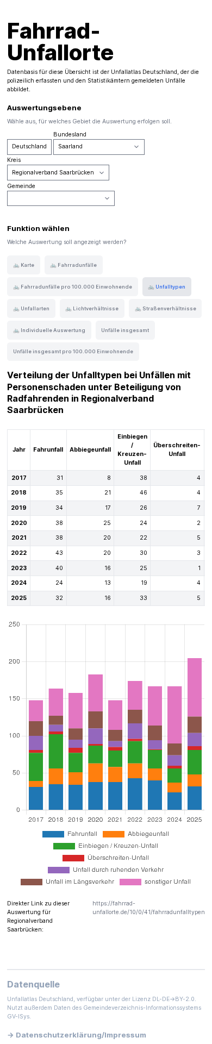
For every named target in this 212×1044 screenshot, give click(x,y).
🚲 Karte (23, 265)
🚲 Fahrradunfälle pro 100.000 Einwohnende (72, 287)
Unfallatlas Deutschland (144, 72)
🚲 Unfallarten (31, 308)
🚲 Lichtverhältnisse (92, 308)
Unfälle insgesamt (125, 330)
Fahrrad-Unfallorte (60, 41)
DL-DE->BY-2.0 (173, 999)
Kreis (14, 160)
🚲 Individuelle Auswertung (49, 330)
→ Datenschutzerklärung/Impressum (76, 1034)
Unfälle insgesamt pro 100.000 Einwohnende (73, 351)
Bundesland (69, 134)
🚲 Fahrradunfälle (73, 265)
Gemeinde (21, 186)
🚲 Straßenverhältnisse (165, 308)
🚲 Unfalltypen (166, 287)
